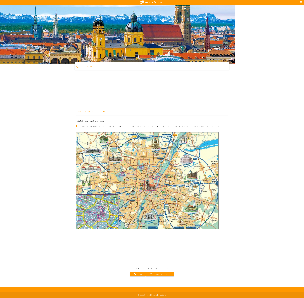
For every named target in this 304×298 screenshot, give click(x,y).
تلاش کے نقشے (86, 67)
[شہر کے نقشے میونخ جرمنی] (147, 229)
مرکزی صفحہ (107, 111)
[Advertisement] (147, 90)
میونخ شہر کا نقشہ (86, 111)
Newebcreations (159, 295)
